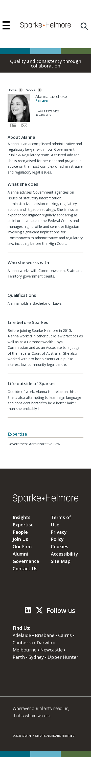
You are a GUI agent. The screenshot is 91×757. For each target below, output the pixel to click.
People (20, 532)
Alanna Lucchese (51, 96)
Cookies (59, 546)
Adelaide (22, 635)
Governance (26, 561)
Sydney (36, 657)
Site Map (61, 561)
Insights (21, 517)
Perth (19, 657)
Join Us (20, 539)
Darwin (44, 643)
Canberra (23, 643)
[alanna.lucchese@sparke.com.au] (24, 126)
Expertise (23, 525)
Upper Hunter (63, 657)
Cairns (65, 635)
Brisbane (44, 635)
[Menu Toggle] (6, 25)
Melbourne (24, 650)
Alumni (20, 554)
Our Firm (22, 546)
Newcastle (51, 650)
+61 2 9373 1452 (48, 111)
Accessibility (64, 554)
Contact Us (25, 568)
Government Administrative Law (34, 443)
